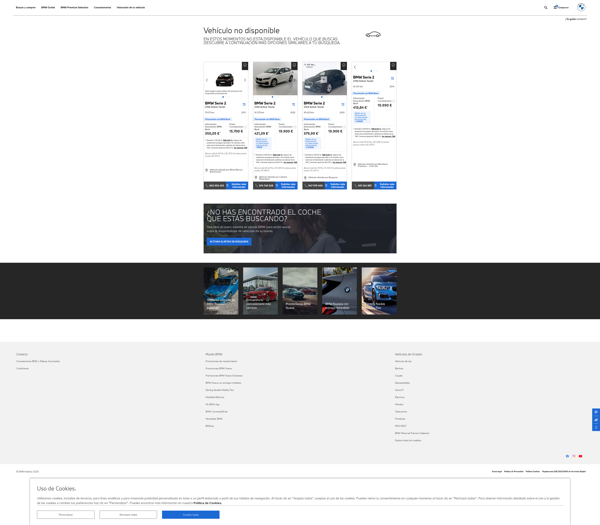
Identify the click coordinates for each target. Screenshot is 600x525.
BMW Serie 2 (215, 104)
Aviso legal (497, 471)
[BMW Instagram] (574, 456)
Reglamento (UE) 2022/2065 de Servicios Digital (564, 471)
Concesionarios (102, 7)
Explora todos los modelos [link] (408, 440)
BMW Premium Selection (74, 7)
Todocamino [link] (401, 411)
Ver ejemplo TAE (240, 148)
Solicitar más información (239, 185)
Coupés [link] (398, 375)
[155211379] (226, 78)
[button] (223, 97)
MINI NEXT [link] (400, 425)
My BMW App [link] (212, 404)
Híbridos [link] (399, 404)
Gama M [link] (399, 389)
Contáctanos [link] (22, 368)
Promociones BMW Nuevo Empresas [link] (224, 375)
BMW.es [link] (210, 425)
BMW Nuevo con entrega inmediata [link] (223, 382)
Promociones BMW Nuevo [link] (219, 368)
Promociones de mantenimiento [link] (221, 361)
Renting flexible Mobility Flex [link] (220, 389)
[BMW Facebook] (567, 456)
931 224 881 (365, 185)
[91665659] (275, 78)
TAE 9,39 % (228, 140)
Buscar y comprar (26, 7)
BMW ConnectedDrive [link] (217, 411)
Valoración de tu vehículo (131, 7)
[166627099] (374, 65)
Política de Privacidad (513, 471)
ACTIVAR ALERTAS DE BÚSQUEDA (229, 241)
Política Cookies (533, 471)
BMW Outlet (48, 7)
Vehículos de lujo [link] (403, 361)
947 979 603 (315, 185)
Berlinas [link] (399, 368)
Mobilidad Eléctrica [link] (215, 397)
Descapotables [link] (402, 382)
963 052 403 (216, 185)
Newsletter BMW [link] (214, 418)
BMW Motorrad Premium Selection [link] (412, 433)
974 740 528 (266, 185)
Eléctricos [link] (400, 397)
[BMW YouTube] (580, 456)
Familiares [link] (400, 418)
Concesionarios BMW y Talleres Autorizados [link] (38, 361)
